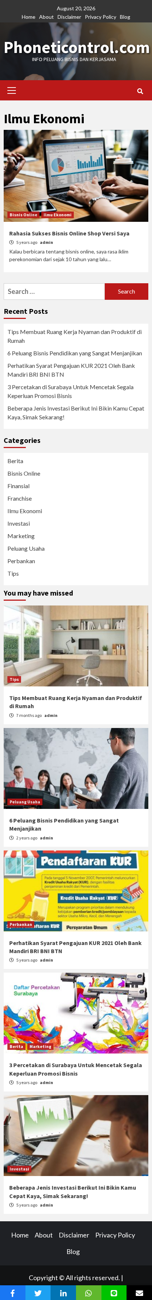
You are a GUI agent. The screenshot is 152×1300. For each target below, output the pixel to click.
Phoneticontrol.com (77, 47)
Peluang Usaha (26, 548)
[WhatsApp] (88, 1292)
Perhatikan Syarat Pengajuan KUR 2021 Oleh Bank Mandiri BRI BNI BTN (71, 370)
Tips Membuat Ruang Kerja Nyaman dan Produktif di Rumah (74, 336)
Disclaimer (69, 17)
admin (46, 242)
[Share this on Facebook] (12, 1292)
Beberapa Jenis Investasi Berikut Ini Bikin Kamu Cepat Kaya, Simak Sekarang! (75, 412)
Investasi (18, 523)
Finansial (18, 485)
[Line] (114, 1292)
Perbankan (21, 560)
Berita (15, 460)
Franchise (19, 498)
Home (28, 17)
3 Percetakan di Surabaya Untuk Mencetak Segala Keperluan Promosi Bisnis (70, 391)
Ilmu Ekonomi (58, 214)
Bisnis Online (23, 214)
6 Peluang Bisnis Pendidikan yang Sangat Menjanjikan (74, 352)
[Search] (140, 91)
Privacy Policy (100, 17)
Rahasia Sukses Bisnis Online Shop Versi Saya (69, 233)
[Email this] (139, 1292)
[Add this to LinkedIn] (63, 1292)
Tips (13, 573)
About (46, 17)
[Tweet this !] (38, 1292)
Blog (125, 17)
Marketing (21, 535)
